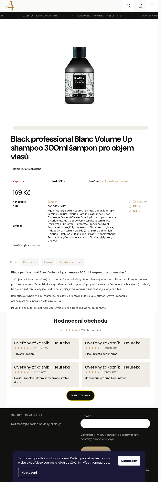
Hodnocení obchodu (81, 320)
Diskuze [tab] (48, 262)
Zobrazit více (80, 395)
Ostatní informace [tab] (70, 262)
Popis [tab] (13, 262)
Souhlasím (129, 461)
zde (106, 462)
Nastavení (29, 472)
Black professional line (114, 181)
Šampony (53, 201)
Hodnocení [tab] (30, 262)
